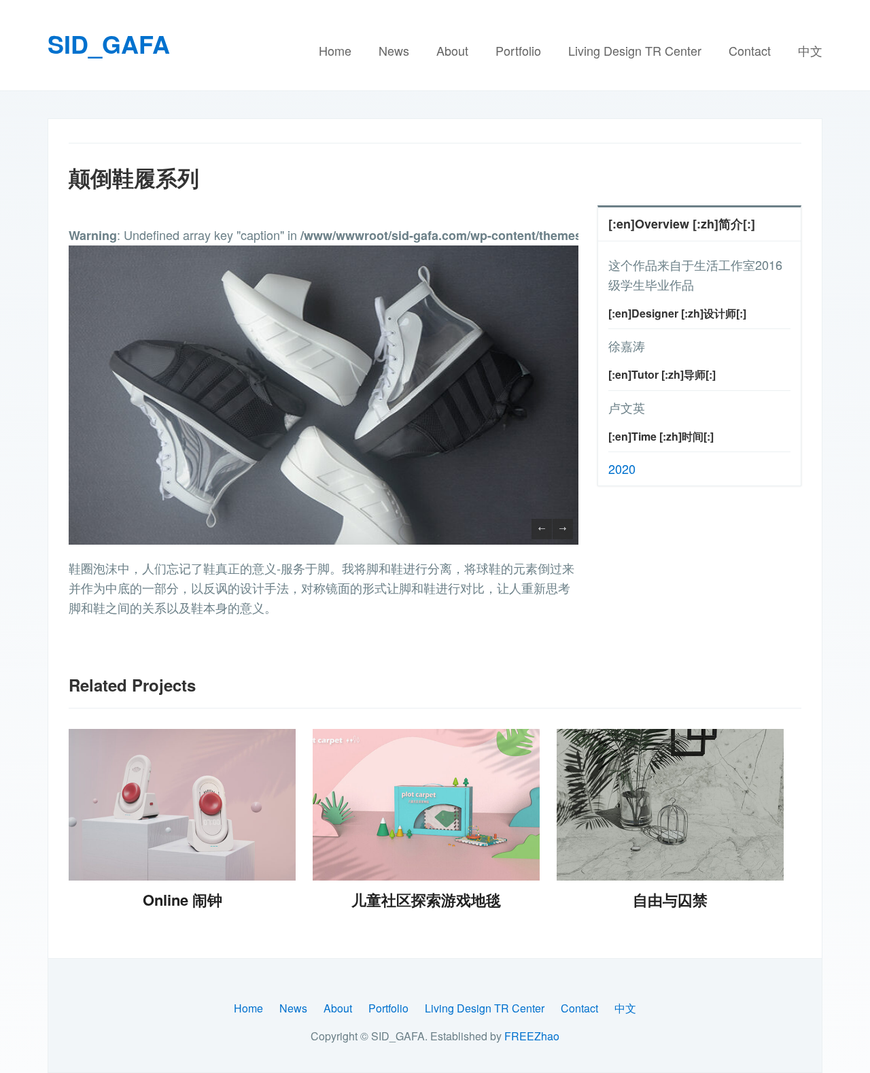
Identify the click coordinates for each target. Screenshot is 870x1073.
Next (563, 529)
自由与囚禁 (670, 899)
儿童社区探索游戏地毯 (426, 899)
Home (335, 50)
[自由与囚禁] (670, 805)
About (452, 50)
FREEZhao (531, 1036)
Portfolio (518, 50)
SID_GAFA (109, 43)
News (394, 50)
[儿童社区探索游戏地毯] (426, 805)
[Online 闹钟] (182, 805)
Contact (750, 50)
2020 (622, 468)
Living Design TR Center (634, 50)
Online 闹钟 (182, 899)
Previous (542, 529)
